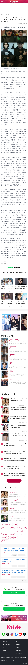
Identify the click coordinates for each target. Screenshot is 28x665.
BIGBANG (4, 537)
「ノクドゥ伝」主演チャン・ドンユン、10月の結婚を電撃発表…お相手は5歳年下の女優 (18, 435)
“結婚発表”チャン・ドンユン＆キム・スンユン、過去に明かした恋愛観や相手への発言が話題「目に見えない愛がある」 (15, 452)
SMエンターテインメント (7, 524)
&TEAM (3, 531)
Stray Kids (19, 527)
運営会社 (3, 657)
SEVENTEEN (4, 534)
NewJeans (12, 534)
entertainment (7, 644)
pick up (5, 641)
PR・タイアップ (19, 653)
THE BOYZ (10, 531)
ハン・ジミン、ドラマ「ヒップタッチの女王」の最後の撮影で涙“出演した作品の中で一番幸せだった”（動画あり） (21, 303)
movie (17, 641)
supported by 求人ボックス (22, 580)
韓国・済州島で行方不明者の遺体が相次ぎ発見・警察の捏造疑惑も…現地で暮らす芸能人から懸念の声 (18, 417)
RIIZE (25, 527)
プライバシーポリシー (10, 660)
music (4, 647)
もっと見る (14, 480)
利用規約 (23, 657)
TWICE (12, 527)
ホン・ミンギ (19, 534)
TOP (2, 14)
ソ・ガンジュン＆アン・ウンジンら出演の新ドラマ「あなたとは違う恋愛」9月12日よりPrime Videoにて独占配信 (15, 474)
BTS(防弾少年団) (18, 531)
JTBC (16, 524)
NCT (10, 537)
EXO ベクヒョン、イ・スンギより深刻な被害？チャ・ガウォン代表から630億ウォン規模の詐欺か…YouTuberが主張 (15, 460)
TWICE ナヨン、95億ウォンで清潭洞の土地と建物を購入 (18, 426)
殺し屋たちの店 (5, 540)
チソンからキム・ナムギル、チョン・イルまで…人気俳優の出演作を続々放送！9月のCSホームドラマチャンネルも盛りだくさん (15, 467)
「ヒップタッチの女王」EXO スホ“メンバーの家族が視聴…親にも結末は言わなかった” (21, 288)
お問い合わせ (17, 657)
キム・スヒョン (5, 527)
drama (4, 650)
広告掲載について (9, 657)
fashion (18, 644)
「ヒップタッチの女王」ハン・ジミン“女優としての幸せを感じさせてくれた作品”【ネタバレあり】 (7, 303)
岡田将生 (15, 537)
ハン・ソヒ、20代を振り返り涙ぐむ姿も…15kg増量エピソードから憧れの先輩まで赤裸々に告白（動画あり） (18, 408)
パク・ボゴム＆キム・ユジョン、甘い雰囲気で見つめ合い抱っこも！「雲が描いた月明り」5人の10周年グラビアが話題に (18, 400)
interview (18, 650)
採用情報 (3, 660)
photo (17, 647)
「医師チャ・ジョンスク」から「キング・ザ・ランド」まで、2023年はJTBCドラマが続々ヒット (7, 288)
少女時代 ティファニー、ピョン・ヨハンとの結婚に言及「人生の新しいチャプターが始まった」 (15, 445)
